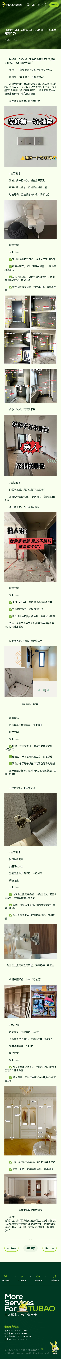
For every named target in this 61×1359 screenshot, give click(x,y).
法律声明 (20, 1349)
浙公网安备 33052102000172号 (17, 1353)
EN (39, 4)
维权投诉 (32, 1349)
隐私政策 (8, 1349)
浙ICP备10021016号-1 (42, 1353)
